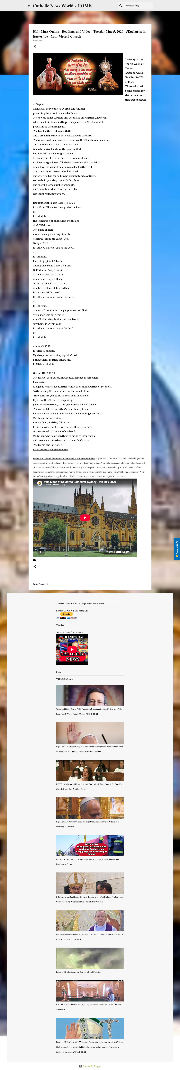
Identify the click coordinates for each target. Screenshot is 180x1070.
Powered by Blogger (91, 1066)
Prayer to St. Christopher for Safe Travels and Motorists (78, 972)
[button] (34, 46)
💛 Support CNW (177, 549)
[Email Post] (34, 561)
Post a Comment (40, 583)
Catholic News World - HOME (62, 5)
